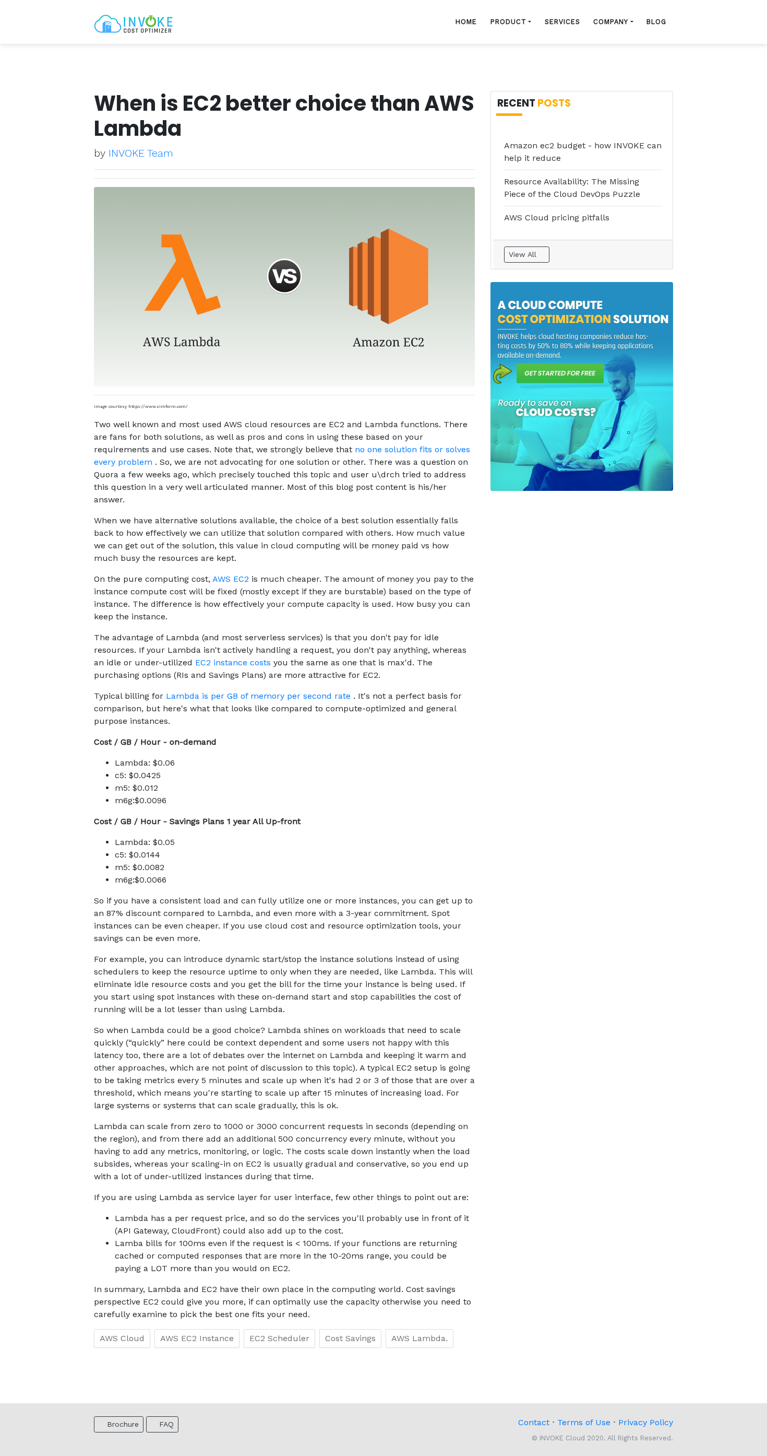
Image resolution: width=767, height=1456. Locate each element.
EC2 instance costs (234, 662)
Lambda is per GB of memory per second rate (259, 696)
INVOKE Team (141, 153)
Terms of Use (583, 1422)
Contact (533, 1422)
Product (508, 22)
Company (610, 22)
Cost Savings (350, 1338)
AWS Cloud (122, 1338)
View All (524, 254)
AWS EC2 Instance (197, 1338)
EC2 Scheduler (279, 1338)
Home (466, 22)
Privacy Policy (645, 1422)
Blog (656, 22)
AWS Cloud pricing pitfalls (556, 217)
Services (562, 22)
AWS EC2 (231, 579)
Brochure (121, 1424)
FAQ (165, 1424)
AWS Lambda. (419, 1338)
